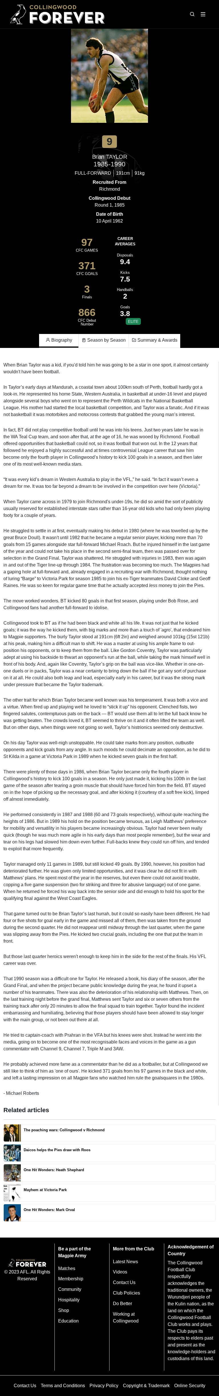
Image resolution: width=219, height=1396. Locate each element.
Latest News (125, 1261)
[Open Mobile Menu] (203, 14)
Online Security (189, 1385)
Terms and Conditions (63, 1385)
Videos (120, 1271)
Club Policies (126, 1293)
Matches (66, 1268)
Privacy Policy (104, 1385)
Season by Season (106, 340)
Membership (70, 1278)
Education (68, 1320)
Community (69, 1289)
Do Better (122, 1303)
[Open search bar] (192, 14)
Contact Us (124, 1282)
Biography (61, 340)
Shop (63, 1310)
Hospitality (69, 1299)
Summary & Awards (156, 340)
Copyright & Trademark (146, 1385)
